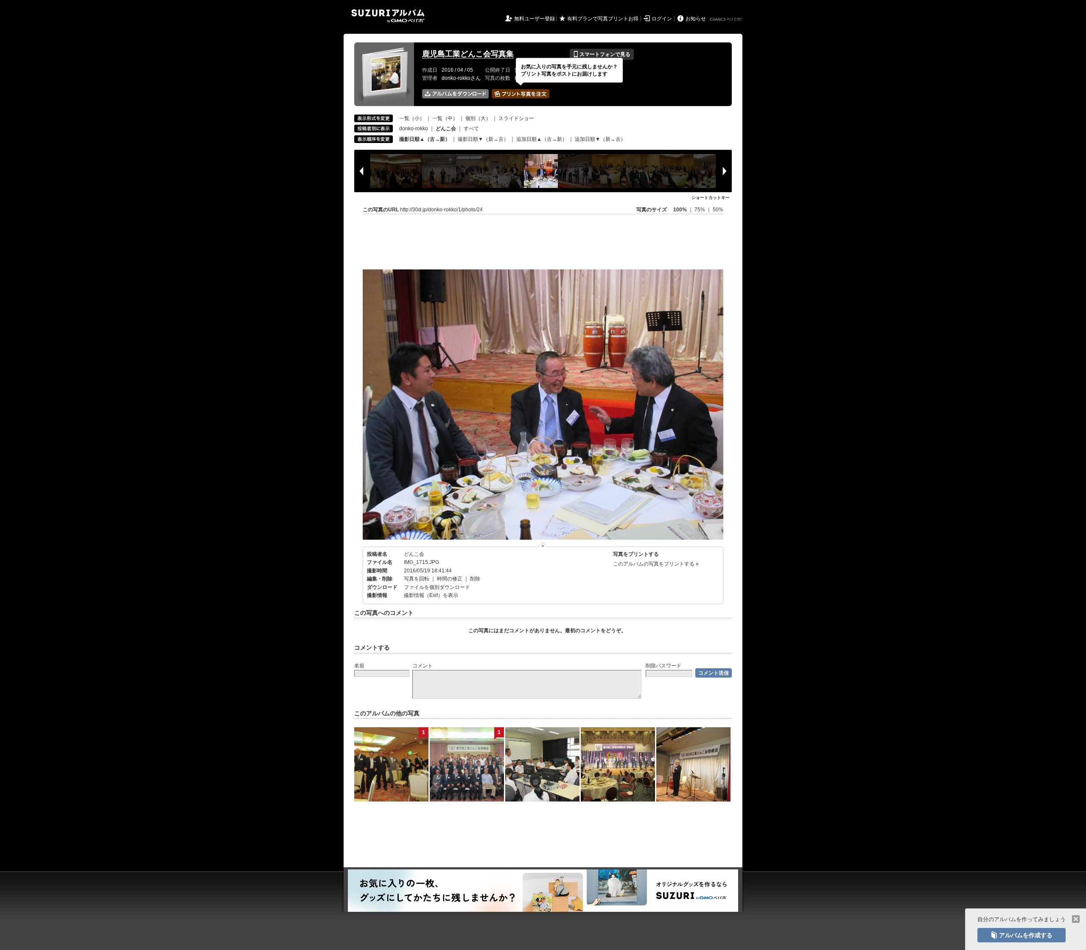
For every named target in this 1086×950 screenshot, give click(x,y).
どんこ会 (414, 554)
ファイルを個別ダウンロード (437, 587)
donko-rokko (413, 129)
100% (680, 210)
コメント (422, 666)
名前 (359, 666)
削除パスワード (663, 666)
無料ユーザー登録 (534, 19)
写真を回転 (416, 579)
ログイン (662, 19)
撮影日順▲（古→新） (424, 139)
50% (718, 210)
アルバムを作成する (1021, 935)
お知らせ (696, 19)
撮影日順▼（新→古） (483, 139)
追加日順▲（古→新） (541, 139)
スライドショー (516, 118)
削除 (475, 579)
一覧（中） (445, 118)
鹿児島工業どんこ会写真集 (468, 54)
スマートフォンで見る (601, 54)
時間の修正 (449, 579)
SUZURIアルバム (388, 16)
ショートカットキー (710, 197)
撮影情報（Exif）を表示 (431, 595)
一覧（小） (412, 118)
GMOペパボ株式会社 (727, 19)
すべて (471, 129)
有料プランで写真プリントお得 (602, 19)
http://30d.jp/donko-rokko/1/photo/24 (441, 210)
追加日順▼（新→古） (600, 139)
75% (700, 210)
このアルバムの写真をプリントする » (656, 564)
